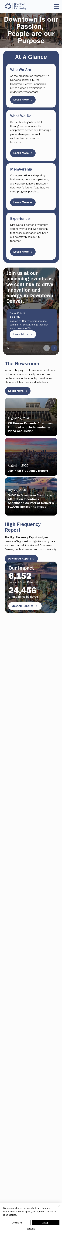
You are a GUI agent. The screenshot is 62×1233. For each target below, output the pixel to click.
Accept (45, 1222)
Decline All (17, 1222)
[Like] (46, 348)
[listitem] (31, 417)
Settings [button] (31, 1228)
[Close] (57, 1208)
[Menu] (56, 6)
